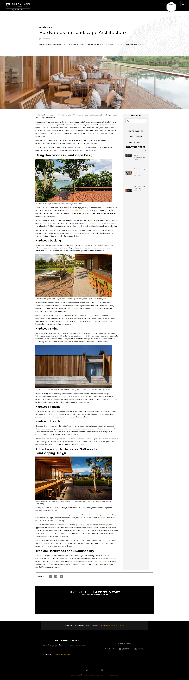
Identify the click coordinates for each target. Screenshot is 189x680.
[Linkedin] (55, 576)
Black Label (101, 561)
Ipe (68, 308)
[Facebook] (50, 576)
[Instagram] (61, 576)
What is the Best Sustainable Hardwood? (139, 189)
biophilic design (91, 223)
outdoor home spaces (80, 210)
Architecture (45, 27)
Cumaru (75, 308)
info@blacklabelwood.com (113, 625)
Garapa (102, 518)
